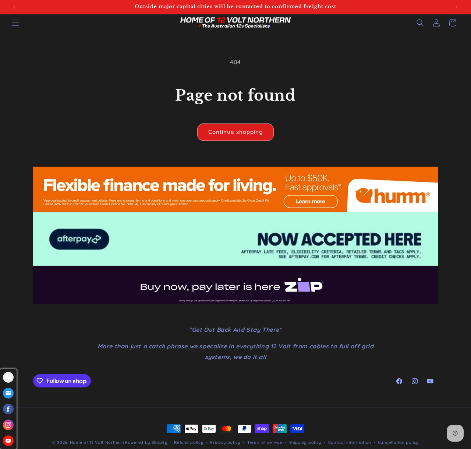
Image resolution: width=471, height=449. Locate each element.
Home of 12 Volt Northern (97, 442)
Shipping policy (305, 442)
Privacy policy (225, 442)
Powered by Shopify (146, 442)
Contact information (349, 442)
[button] (15, 23)
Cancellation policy (398, 442)
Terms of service (264, 442)
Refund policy (188, 442)
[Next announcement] (457, 7)
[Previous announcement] (14, 7)
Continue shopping (235, 131)
